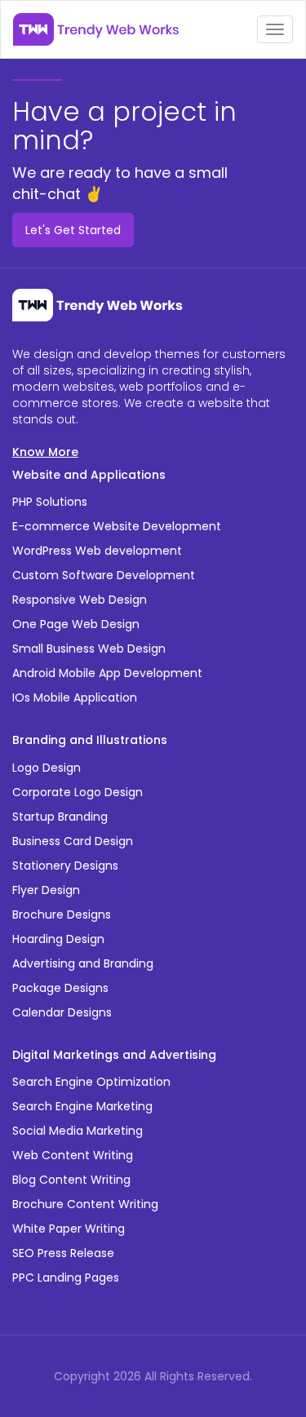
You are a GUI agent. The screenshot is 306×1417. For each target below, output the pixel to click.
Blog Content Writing (71, 1179)
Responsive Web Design (79, 599)
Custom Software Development (103, 575)
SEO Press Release (63, 1253)
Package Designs (60, 988)
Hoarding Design (58, 939)
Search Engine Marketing (82, 1106)
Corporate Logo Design (77, 792)
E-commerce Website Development (116, 526)
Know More (45, 452)
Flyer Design (46, 890)
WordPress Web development (97, 550)
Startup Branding (60, 816)
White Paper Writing (68, 1228)
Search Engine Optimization (91, 1082)
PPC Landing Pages (65, 1277)
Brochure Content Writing (85, 1204)
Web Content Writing (72, 1155)
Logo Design (46, 767)
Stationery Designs (65, 865)
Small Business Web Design (89, 648)
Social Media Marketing (77, 1131)
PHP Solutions (49, 502)
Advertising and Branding (82, 963)
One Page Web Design (76, 624)
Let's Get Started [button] (73, 230)
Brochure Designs (61, 914)
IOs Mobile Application (74, 697)
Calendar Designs (62, 1012)
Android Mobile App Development (107, 673)
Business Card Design (72, 841)
